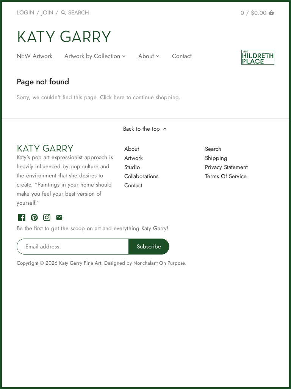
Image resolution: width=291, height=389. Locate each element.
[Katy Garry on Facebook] (21, 217)
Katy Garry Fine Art (80, 263)
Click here (112, 97)
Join (47, 12)
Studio (132, 167)
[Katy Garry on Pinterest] (34, 217)
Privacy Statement (226, 167)
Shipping (216, 158)
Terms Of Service (226, 176)
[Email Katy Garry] (59, 217)
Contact (133, 185)
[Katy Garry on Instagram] (46, 217)
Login (25, 12)
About (131, 149)
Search (213, 149)
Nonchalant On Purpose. (159, 263)
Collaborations (141, 176)
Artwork (133, 158)
